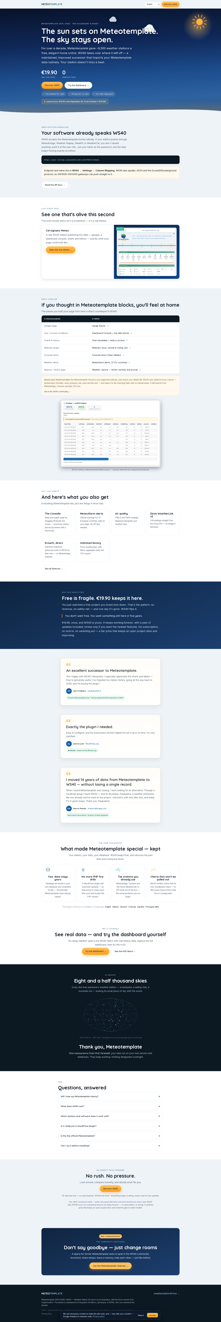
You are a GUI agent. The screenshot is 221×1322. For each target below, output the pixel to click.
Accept (152, 1315)
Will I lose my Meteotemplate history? (79, 1096)
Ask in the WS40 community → (57, 391)
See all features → (54, 568)
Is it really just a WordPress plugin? (78, 1126)
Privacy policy (46, 1314)
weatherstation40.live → (167, 1293)
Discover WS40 (170, 4)
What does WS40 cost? (72, 1106)
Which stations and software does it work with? (85, 1116)
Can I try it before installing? (75, 1145)
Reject (141, 1315)
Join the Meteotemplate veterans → (110, 1266)
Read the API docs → (55, 185)
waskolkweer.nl (94, 691)
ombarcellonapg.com (97, 808)
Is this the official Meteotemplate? (78, 1135)
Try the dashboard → (78, 85)
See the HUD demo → (125, 951)
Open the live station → (60, 249)
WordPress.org (92, 744)
